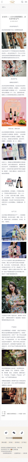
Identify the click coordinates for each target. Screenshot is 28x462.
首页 (3, 7)
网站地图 (4, 442)
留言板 (10, 442)
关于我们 (24, 442)
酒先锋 (25, 453)
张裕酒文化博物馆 (6, 447)
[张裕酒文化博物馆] (12, 2)
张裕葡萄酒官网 (7, 453)
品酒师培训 (17, 453)
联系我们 (17, 442)
